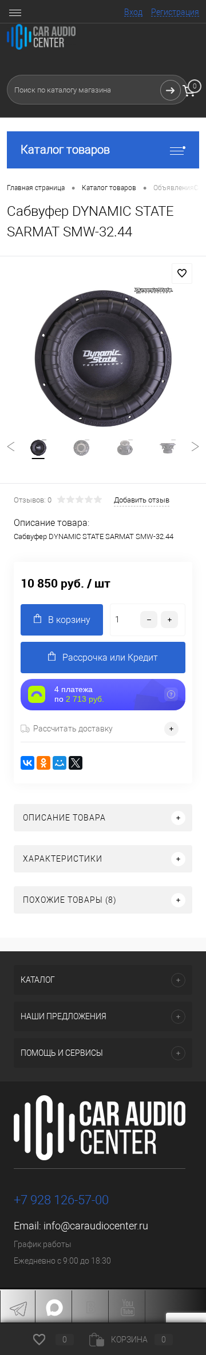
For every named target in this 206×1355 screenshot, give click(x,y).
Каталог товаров (65, 149)
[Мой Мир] (59, 763)
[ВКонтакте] (27, 763)
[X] (75, 763)
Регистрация (175, 12)
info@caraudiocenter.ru (95, 1226)
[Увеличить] (103, 358)
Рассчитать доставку (73, 728)
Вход (133, 12)
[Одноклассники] (43, 763)
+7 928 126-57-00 (61, 1200)
